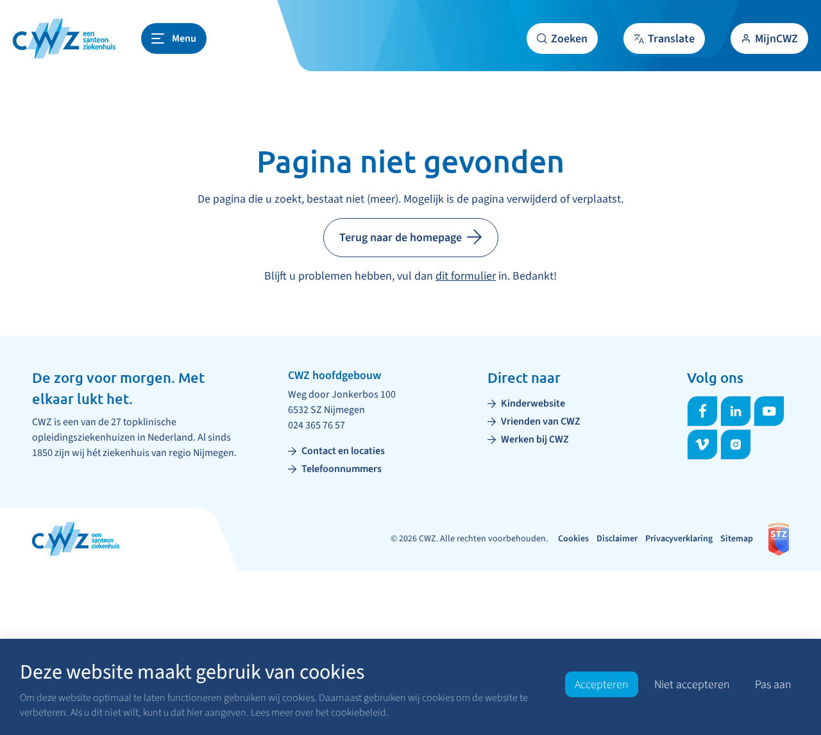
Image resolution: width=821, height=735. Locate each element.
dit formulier (466, 276)
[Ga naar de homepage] (64, 38)
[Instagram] (735, 444)
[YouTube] (769, 411)
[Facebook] (702, 411)
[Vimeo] (702, 444)
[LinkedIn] (735, 411)
